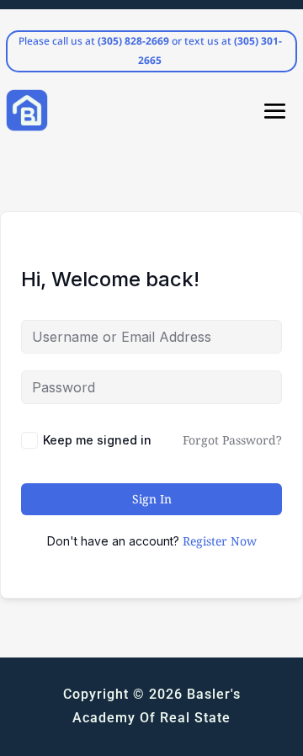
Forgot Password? (232, 440)
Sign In (152, 499)
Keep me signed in (97, 440)
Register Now (220, 541)
